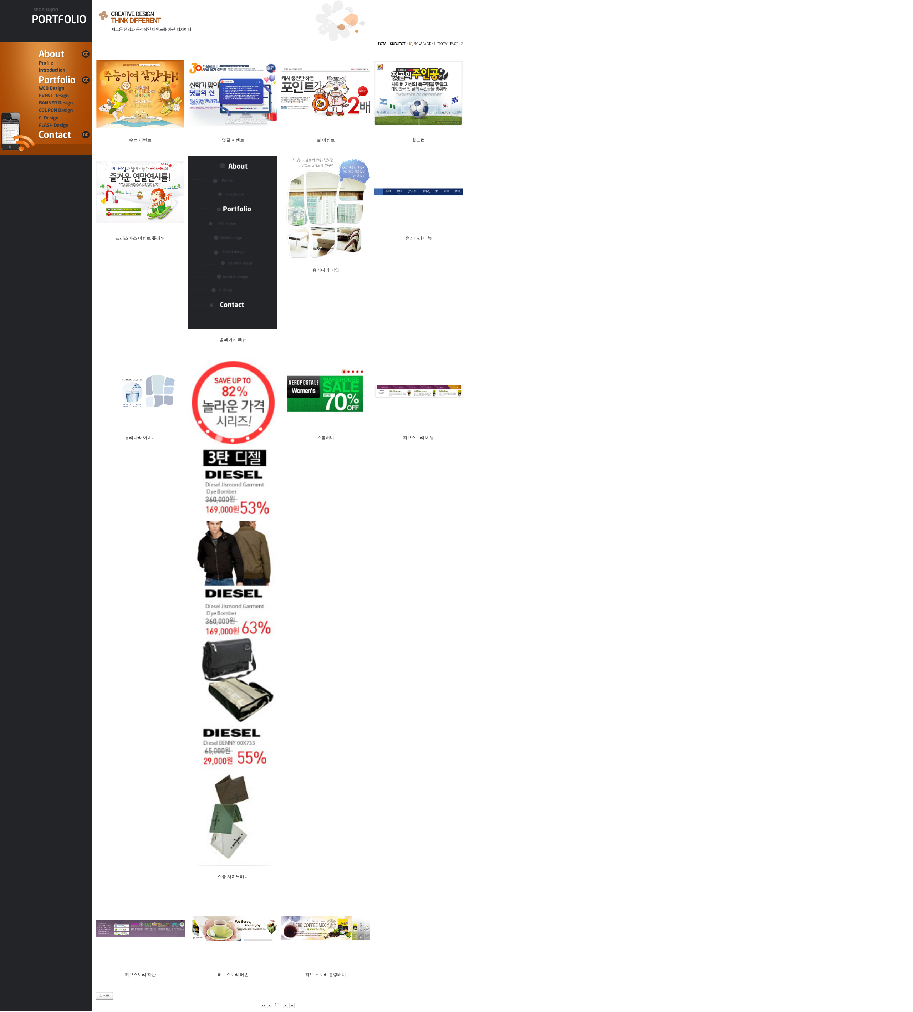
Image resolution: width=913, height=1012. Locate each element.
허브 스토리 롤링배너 (325, 974)
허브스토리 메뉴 (418, 437)
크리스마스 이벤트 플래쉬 (140, 238)
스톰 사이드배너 (233, 876)
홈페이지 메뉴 (233, 339)
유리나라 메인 (325, 269)
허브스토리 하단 (140, 974)
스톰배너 (325, 437)
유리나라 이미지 (140, 437)
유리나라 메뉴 (418, 238)
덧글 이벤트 (233, 140)
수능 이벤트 (140, 140)
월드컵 (418, 140)
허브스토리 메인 (233, 974)
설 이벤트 (326, 140)
